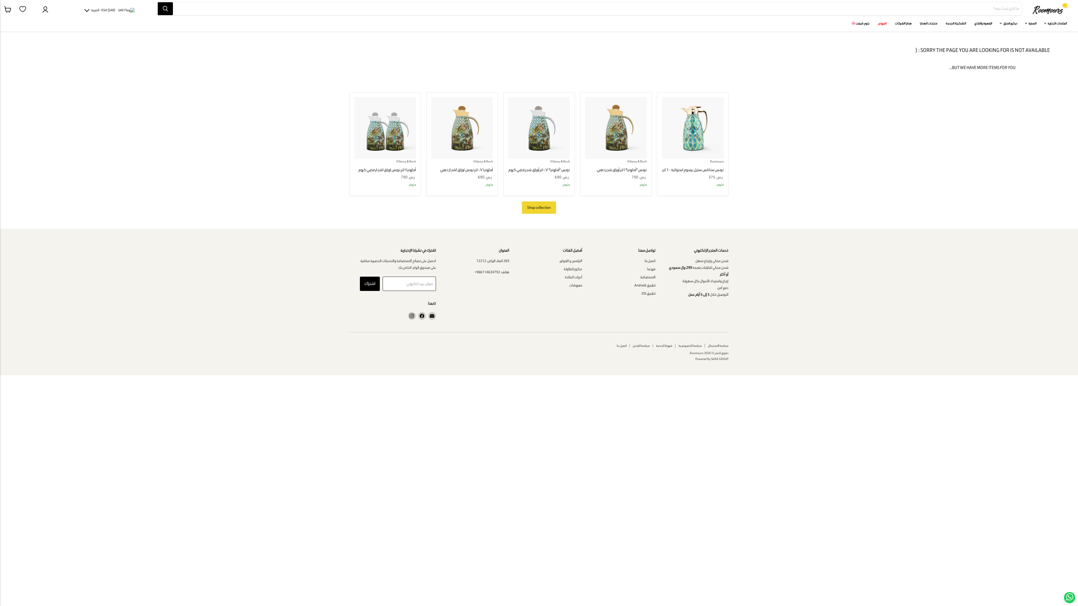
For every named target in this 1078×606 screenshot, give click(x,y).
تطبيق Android (645, 285)
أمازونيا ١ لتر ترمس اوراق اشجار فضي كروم (387, 170)
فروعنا (651, 269)
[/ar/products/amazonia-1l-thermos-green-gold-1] (693, 128)
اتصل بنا (650, 260)
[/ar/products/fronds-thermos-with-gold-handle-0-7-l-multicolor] (462, 128)
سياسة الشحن (641, 345)
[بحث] (165, 8)
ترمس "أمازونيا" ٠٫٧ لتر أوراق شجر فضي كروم (539, 170)
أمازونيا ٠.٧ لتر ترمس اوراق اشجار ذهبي (466, 170)
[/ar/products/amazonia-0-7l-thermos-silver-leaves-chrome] (539, 128)
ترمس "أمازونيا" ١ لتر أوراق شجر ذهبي (622, 170)
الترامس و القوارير (571, 260)
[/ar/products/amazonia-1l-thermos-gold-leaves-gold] (616, 128)
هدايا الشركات (903, 23)
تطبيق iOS (648, 293)
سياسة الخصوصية (690, 345)
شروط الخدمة (664, 345)
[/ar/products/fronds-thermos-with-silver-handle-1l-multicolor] (385, 128)
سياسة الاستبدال (718, 345)
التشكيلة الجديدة (956, 23)
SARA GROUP (719, 359)
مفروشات (575, 285)
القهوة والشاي (983, 23)
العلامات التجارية (1057, 23)
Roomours (717, 161)
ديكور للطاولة (573, 269)
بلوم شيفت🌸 (860, 23)
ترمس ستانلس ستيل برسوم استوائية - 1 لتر (693, 170)
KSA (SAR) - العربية (103, 10)
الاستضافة (648, 277)
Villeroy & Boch (637, 161)
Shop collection (539, 207)
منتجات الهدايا (928, 23)
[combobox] (597, 8)
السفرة (1032, 23)
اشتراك (369, 283)
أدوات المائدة (573, 277)
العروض (882, 23)
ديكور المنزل (1010, 23)
